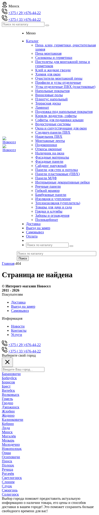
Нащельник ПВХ (48, 137)
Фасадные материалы (52, 157)
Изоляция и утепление (53, 199)
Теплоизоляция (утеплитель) (57, 203)
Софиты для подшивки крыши (59, 120)
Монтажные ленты (50, 141)
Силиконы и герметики (53, 58)
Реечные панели (48, 186)
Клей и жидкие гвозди (53, 70)
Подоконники (46, 145)
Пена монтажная (48, 53)
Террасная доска (48, 103)
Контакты (18, 330)
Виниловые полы (49, 95)
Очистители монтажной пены (58, 78)
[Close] (7, 362)
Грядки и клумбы (48, 211)
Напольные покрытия (52, 91)
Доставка (18, 302)
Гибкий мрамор (47, 191)
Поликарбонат (46, 220)
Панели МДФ (46, 178)
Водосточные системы (53, 124)
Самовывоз (20, 311)
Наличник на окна (49, 153)
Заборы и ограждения (52, 215)
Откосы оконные (48, 149)
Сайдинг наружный (51, 166)
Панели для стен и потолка (56, 170)
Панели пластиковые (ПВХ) (57, 174)
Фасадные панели (49, 161)
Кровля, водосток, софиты (56, 116)
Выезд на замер (23, 306)
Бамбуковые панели (50, 195)
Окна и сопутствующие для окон (61, 128)
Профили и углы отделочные (58, 82)
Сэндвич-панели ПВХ (52, 132)
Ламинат (42, 107)
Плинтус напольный (51, 99)
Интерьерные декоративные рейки (62, 182)
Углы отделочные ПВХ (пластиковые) (65, 87)
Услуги (16, 335)
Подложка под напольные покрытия (64, 112)
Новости (18, 326)
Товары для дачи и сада (53, 207)
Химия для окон (48, 74)
